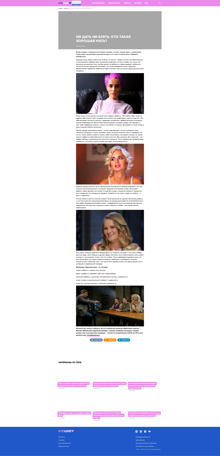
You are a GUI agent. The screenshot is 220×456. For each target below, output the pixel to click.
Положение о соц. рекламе (145, 446)
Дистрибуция (140, 440)
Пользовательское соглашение (146, 443)
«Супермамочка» (93, 335)
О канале (61, 440)
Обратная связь (63, 446)
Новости (127, 3)
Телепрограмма (98, 3)
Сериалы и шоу (114, 3)
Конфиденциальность (143, 437)
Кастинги (138, 3)
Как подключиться (64, 443)
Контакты (61, 437)
